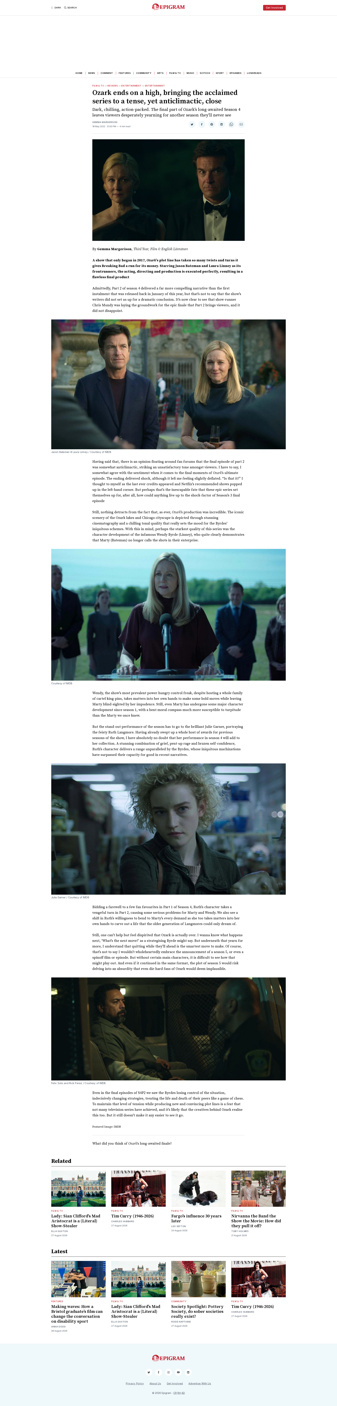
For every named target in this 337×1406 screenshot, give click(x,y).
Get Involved (274, 7)
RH (179, 1392)
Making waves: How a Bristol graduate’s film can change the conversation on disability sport (77, 1314)
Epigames (236, 73)
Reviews (112, 85)
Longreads (254, 73)
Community (143, 73)
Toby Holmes (240, 1231)
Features (125, 73)
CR (175, 1392)
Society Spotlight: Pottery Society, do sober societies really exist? (197, 1311)
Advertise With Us (200, 1383)
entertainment (155, 85)
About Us (155, 1383)
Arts (160, 73)
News (91, 73)
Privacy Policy (135, 1383)
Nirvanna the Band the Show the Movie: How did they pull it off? (256, 1221)
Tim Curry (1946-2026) (132, 1216)
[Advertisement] (168, 41)
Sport (220, 73)
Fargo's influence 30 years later (196, 1219)
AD (183, 1392)
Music (190, 73)
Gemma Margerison (104, 122)
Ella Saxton (59, 1231)
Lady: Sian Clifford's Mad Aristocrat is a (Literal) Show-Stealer (75, 1221)
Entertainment (131, 85)
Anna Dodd (58, 1326)
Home (78, 73)
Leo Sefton (178, 1226)
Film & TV (175, 73)
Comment (107, 73)
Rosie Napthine (181, 1321)
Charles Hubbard (122, 1221)
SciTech (205, 73)
